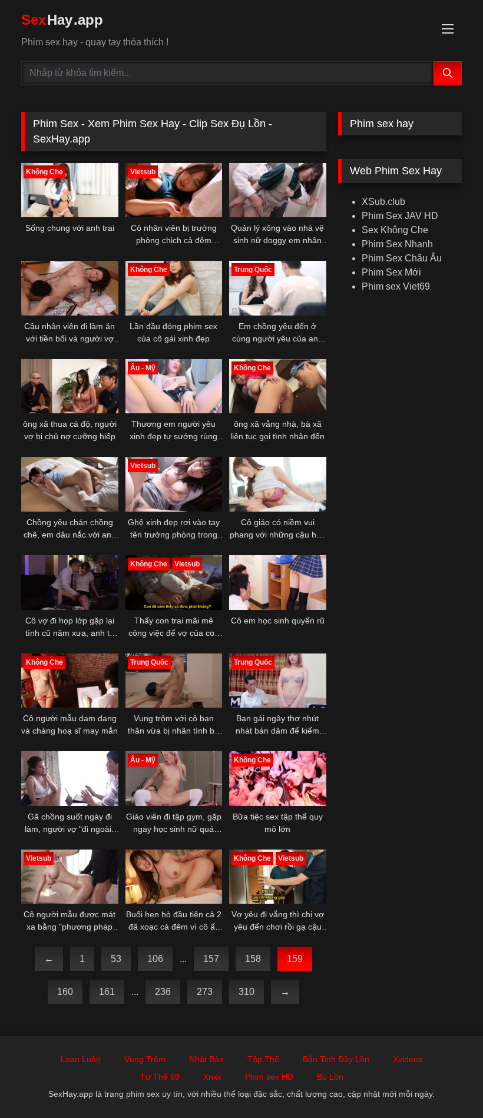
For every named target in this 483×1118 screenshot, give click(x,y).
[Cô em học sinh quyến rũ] (277, 582)
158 (253, 959)
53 (116, 959)
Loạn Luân (81, 1059)
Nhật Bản (206, 1059)
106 (155, 959)
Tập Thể (263, 1059)
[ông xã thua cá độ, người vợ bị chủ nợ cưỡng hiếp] (69, 386)
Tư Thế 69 (160, 1076)
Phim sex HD (269, 1076)
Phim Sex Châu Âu (402, 258)
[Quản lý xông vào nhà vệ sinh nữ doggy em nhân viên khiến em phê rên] (277, 190)
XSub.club (383, 202)
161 (107, 992)
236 (163, 992)
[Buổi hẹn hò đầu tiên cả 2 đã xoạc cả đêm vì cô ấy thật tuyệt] (174, 877)
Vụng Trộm (145, 1059)
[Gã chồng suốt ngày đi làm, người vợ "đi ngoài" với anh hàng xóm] (69, 778)
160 (65, 992)
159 (295, 959)
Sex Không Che (395, 230)
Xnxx (212, 1076)
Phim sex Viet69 (396, 286)
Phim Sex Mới (391, 272)
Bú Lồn (330, 1076)
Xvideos (407, 1059)
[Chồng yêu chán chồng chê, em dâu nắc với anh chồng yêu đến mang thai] (69, 484)
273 (205, 992)
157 (211, 959)
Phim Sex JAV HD (400, 216)
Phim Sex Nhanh (397, 244)
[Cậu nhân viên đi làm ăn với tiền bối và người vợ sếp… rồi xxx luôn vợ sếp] (69, 288)
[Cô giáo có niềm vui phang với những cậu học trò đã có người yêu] (277, 484)
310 (246, 992)
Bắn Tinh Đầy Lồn (336, 1059)
